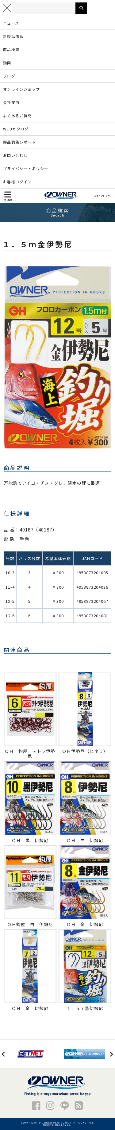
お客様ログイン (17, 181)
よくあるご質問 (17, 115)
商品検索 (11, 49)
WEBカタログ (16, 128)
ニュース (11, 23)
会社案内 (11, 102)
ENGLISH (103, 196)
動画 (7, 62)
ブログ (9, 75)
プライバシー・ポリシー (25, 168)
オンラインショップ (21, 89)
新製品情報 (13, 36)
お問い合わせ (15, 155)
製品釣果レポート (19, 142)
